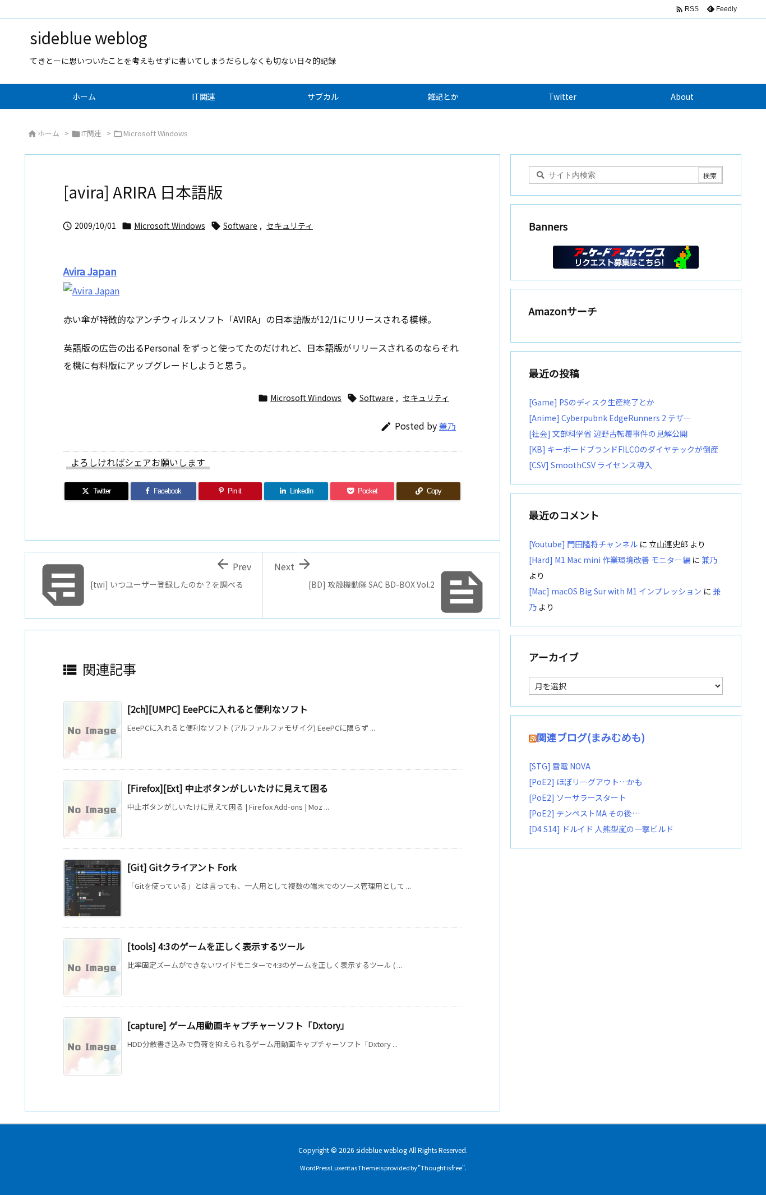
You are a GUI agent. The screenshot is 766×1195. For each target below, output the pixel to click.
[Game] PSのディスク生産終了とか (591, 402)
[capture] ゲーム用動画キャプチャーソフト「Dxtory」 (238, 1025)
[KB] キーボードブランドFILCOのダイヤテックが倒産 (623, 449)
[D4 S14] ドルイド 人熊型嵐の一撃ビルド (601, 828)
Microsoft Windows (155, 133)
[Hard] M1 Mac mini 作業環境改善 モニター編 (609, 559)
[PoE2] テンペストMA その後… (584, 813)
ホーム (48, 133)
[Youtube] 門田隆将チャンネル (583, 544)
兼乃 (447, 426)
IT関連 (91, 133)
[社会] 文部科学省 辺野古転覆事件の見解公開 (608, 433)
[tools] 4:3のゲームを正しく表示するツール (216, 946)
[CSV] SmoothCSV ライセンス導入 (590, 464)
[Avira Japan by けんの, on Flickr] (91, 289)
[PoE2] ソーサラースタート (577, 797)
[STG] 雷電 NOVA (559, 766)
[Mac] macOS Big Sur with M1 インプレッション (615, 591)
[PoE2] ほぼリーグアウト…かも (586, 781)
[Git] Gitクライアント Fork (182, 867)
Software (240, 225)
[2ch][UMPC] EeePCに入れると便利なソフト (217, 709)
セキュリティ (289, 225)
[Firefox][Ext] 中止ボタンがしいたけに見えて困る (227, 788)
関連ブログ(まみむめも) (591, 737)
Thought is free (441, 1167)
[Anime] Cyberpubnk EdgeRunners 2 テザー (610, 417)
